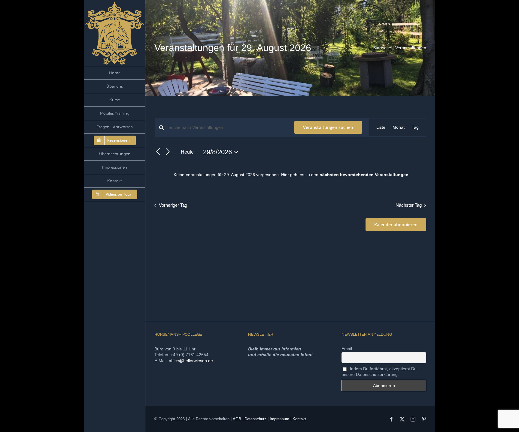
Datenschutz (255, 419)
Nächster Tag (409, 205)
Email (346, 348)
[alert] (291, 175)
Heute (187, 151)
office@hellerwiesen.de (191, 360)
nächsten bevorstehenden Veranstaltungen (364, 174)
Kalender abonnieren (395, 224)
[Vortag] (158, 152)
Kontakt (299, 419)
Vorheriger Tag (173, 205)
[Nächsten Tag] (167, 152)
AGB (237, 419)
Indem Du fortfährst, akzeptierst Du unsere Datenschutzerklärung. (379, 371)
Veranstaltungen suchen (328, 127)
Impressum (279, 419)
